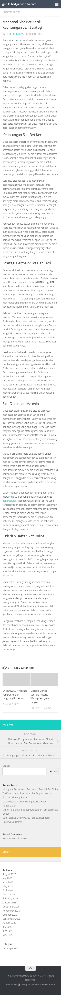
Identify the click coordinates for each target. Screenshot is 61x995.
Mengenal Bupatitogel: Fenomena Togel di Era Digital (30, 789)
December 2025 (11, 906)
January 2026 (9, 902)
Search (6, 765)
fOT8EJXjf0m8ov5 (15, 34)
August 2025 (9, 922)
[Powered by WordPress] (19, 985)
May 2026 (8, 886)
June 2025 (8, 930)
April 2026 (8, 890)
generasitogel (10, 500)
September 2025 (12, 918)
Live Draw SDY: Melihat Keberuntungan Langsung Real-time (15, 694)
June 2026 (8, 882)
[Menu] (57, 4)
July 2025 (7, 926)
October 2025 (10, 914)
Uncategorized (11, 12)
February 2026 (10, 898)
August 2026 (9, 874)
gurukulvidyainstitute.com (19, 4)
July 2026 (7, 878)
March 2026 (9, 894)
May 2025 (8, 934)
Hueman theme (47, 984)
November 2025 (11, 910)
